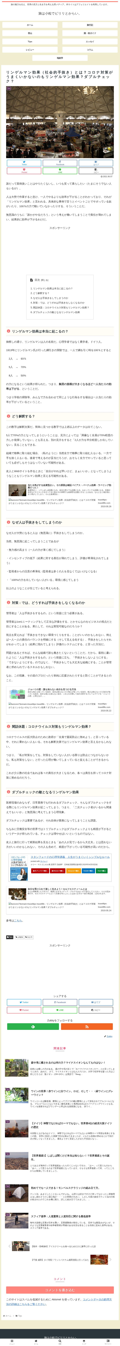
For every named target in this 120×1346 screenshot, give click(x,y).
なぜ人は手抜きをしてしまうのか (50, 298)
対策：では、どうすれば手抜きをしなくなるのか (59, 302)
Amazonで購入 (73, 871)
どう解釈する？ (41, 293)
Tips (10, 937)
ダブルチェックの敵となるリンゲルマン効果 (56, 312)
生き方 (29, 937)
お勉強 (20, 937)
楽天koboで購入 (58, 871)
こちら (18, 920)
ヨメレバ (43, 861)
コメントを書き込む (60, 1290)
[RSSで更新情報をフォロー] (87, 1026)
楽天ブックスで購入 (40, 871)
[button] (111, 675)
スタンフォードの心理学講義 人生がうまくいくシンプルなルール (70, 857)
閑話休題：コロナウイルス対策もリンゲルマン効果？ (61, 307)
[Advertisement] (60, 250)
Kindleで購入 (88, 871)
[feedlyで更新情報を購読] (33, 1026)
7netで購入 (102, 871)
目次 (37, 279)
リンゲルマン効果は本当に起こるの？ (53, 288)
